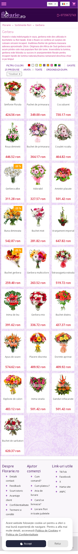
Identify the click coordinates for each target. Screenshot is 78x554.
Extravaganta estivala (63, 272)
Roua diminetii (12, 146)
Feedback (15, 485)
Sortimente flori (23, 25)
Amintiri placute (63, 188)
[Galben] (40, 65)
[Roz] (52, 65)
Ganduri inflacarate (63, 398)
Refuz (58, 543)
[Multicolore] (59, 65)
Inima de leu (12, 314)
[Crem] (37, 65)
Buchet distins (63, 314)
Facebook (65, 476)
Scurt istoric (16, 490)
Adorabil (38, 188)
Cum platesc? (42, 485)
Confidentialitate (19, 505)
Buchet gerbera (13, 272)
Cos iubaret (63, 104)
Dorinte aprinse (63, 356)
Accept (27, 543)
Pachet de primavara (38, 104)
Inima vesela (38, 398)
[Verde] (55, 65)
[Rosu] (29, 65)
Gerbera (39, 25)
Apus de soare (13, 356)
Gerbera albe (13, 188)
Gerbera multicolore (38, 272)
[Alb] (33, 65)
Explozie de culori (12, 398)
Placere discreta (38, 356)
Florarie (6, 25)
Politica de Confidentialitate (22, 534)
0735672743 (68, 15)
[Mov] (44, 65)
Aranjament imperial (63, 230)
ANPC (62, 491)
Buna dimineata (12, 230)
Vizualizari (13, 74)
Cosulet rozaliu (63, 146)
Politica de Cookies (46, 530)
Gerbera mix (38, 314)
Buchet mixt (38, 230)
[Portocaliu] (48, 65)
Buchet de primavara (38, 146)
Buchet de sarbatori (12, 440)
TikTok (63, 471)
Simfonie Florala (12, 104)
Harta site (65, 486)
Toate (38, 69)
